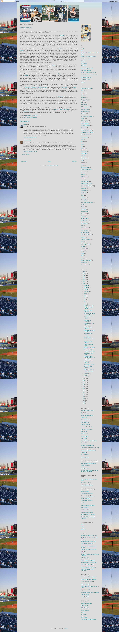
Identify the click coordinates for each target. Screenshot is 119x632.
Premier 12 (83, 209)
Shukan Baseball (85, 232)
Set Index (83, 61)
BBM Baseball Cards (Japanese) (88, 463)
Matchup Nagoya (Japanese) (87, 505)
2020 (84, 283)
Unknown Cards (84, 248)
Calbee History (84, 120)
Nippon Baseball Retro (86, 590)
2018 (84, 380)
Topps (82, 241)
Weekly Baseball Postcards (87, 321)
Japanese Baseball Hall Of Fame (88, 549)
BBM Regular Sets (85, 106)
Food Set (83, 148)
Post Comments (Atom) (52, 165)
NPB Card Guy (27, 140)
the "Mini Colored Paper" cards (61, 109)
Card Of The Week (85, 125)
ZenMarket (83, 529)
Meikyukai (83, 552)
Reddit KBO (84, 614)
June (85, 297)
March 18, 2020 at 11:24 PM (30, 137)
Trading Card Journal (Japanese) (88, 450)
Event (82, 144)
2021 (84, 281)
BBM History (84, 104)
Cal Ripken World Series (86, 116)
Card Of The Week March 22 (88, 327)
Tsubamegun (84, 452)
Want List (83, 82)
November (86, 287)
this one (74, 87)
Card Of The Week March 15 (88, 342)
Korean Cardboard (85, 610)
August (86, 293)
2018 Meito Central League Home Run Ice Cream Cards (89, 358)
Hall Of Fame (84, 158)
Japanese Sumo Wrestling (87, 429)
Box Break (83, 113)
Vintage (83, 251)
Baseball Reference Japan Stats (88, 541)
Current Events (84, 137)
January (86, 375)
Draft (82, 139)
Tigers (59, 74)
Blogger (66, 628)
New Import (83, 188)
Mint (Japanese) (84, 507)
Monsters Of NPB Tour (86, 183)
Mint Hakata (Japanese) (86, 509)
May (85, 299)
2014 (84, 388)
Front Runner (84, 151)
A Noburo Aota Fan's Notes (87, 410)
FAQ (82, 50)
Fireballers (61, 35)
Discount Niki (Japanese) (87, 500)
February (86, 373)
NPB (53, 65)
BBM (25, 117)
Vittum (82, 253)
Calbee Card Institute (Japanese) (88, 579)
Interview (83, 162)
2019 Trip (83, 93)
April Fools (83, 97)
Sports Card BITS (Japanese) (88, 514)
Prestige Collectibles (86, 482)
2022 (84, 279)
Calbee (82, 118)
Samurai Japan (84, 223)
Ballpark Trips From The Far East (89, 535)
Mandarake (83, 502)
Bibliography (84, 65)
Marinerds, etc (84, 433)
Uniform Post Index (85, 79)
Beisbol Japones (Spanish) (87, 415)
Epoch (28, 117)
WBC (82, 255)
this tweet (64, 87)
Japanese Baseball (85, 424)
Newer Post (23, 161)
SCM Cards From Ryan (89, 339)
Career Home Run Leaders (87, 132)
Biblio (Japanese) (85, 491)
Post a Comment (26, 154)
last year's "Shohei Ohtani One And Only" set (36, 87)
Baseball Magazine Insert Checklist (89, 75)
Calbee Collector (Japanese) (87, 581)
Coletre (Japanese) (85, 498)
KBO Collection (84, 605)
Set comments (84, 230)
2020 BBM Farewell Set (89, 347)
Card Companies (85, 123)
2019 (84, 378)
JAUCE (82, 524)
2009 (84, 398)
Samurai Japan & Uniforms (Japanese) (90, 447)
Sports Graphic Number (86, 234)
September (86, 291)
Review (82, 216)
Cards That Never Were (86, 130)
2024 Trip (83, 95)
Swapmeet (83, 237)
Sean (24, 124)
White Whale (84, 262)
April (85, 301)
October (86, 289)
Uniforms (83, 246)
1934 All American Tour (86, 88)
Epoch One (61, 96)
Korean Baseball (85, 167)
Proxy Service (84, 211)
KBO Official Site (85, 607)
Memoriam (83, 174)
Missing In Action (85, 181)
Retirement (83, 213)
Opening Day (84, 199)
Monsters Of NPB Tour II (87, 186)
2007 (84, 403)
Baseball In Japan (85, 413)
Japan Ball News (85, 422)
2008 (84, 401)
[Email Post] (41, 115)
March (85, 304)
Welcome (83, 258)
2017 (84, 382)
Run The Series (84, 220)
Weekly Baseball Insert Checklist (88, 72)
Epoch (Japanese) (85, 468)
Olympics (83, 197)
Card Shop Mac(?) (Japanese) (88, 495)
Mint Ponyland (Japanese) (87, 512)
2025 (84, 273)
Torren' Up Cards (85, 596)
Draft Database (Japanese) (87, 543)
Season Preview (85, 227)
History (82, 160)
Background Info (85, 100)
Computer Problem (85, 134)
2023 (84, 277)
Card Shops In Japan (86, 58)
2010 (84, 396)
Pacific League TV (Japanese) (88, 560)
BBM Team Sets (85, 109)
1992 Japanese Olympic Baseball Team (89, 314)
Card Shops (83, 127)
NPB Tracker (84, 438)
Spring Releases (87, 337)
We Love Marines (85, 454)
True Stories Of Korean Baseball (88, 619)
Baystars (22, 50)
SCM (82, 225)
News (82, 195)
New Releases (33, 117)
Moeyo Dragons (84, 436)
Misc (82, 179)
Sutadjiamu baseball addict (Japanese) (90, 592)
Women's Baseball (85, 265)
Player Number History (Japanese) (89, 562)
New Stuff (83, 192)
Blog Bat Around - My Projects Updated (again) (89, 307)
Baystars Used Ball (27, 111)
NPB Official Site (85, 557)
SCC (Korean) (84, 617)
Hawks (60, 48)
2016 (84, 384)
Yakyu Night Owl (85, 457)
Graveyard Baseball (85, 419)
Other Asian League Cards (87, 202)
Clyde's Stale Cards (85, 584)
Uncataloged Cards (85, 244)
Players (83, 206)
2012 (84, 392)
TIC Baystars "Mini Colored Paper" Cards (89, 350)
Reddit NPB (83, 443)
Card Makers (84, 63)
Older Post (74, 161)
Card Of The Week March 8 (88, 361)
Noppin (82, 526)
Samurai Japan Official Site (87, 564)
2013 (84, 390)
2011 (84, 394)
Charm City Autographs (86, 603)
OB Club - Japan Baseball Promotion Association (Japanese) (89, 471)
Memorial (83, 172)
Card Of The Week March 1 (88, 367)
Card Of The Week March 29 (88, 311)
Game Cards (84, 153)
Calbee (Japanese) (85, 465)
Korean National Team (86, 169)
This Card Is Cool (85, 594)
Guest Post (83, 155)
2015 (84, 386)
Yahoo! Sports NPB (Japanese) (88, 567)
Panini (82, 204)
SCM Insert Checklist (86, 70)
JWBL (82, 165)
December (86, 285)
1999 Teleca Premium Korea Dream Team (89, 370)
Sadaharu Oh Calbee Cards (87, 445)
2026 (84, 271)
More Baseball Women (89, 364)
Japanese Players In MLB (87, 68)
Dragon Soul (84, 417)
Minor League (84, 176)
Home (49, 161)
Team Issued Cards (85, 239)
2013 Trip (83, 90)
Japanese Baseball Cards (44, 9)
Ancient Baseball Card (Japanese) (89, 577)
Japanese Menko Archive (87, 426)
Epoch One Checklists (86, 77)
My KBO (83, 612)
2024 (84, 275)
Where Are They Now (86, 260)
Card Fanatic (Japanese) (86, 493)
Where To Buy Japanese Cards (88, 56)
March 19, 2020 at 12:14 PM (30, 151)
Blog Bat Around (85, 111)
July (85, 295)
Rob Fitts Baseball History (87, 485)
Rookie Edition (84, 218)
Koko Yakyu (84, 431)
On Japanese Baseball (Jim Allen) (89, 440)
